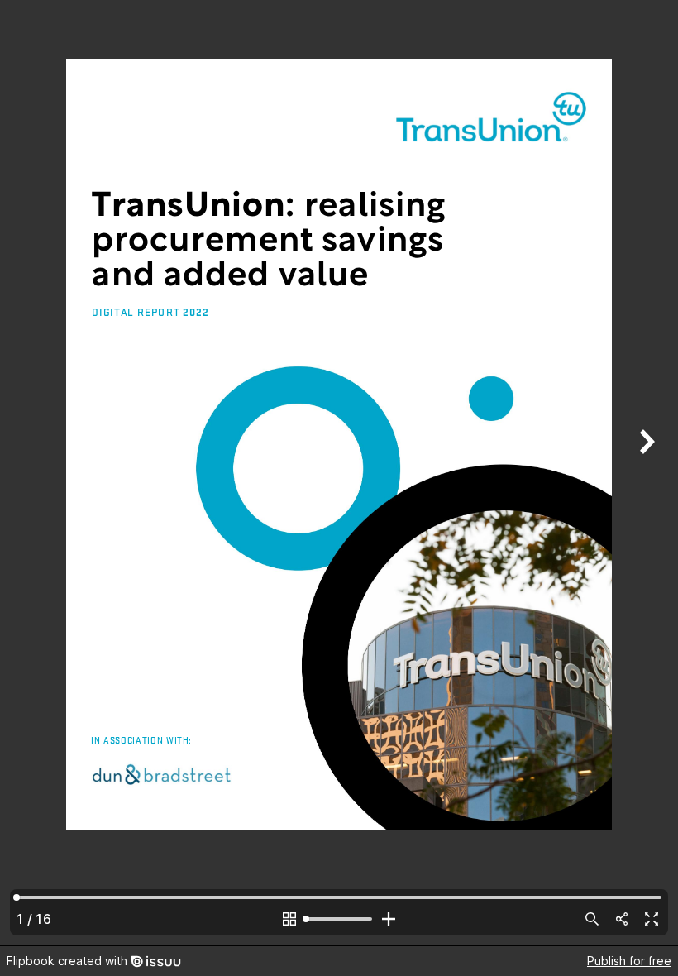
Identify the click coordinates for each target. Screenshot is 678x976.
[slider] (339, 919)
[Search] (592, 919)
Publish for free (629, 961)
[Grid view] (289, 919)
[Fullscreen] (651, 919)
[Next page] (645, 472)
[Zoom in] (388, 919)
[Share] (622, 919)
